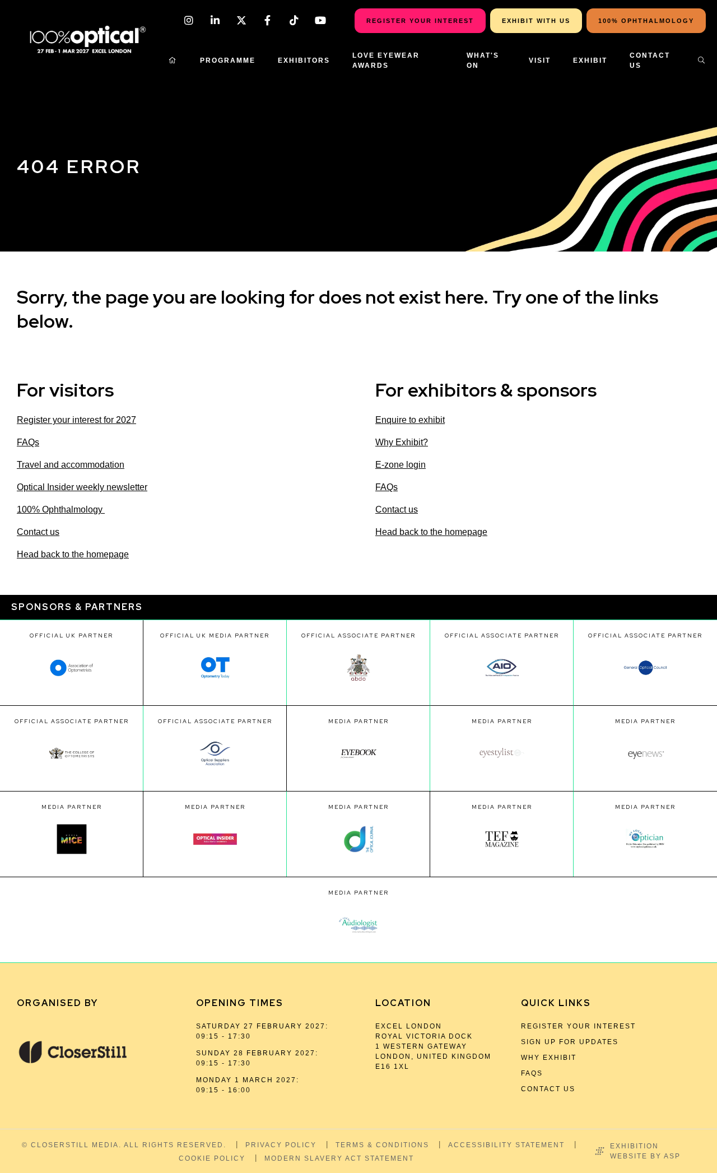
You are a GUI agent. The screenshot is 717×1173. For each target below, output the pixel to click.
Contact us (38, 532)
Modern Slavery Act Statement (339, 1158)
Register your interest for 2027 (76, 420)
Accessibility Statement (506, 1145)
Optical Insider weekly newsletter (82, 487)
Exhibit (590, 60)
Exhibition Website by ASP (645, 1151)
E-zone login (400, 464)
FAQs (28, 442)
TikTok (294, 20)
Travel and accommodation (70, 464)
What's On (483, 60)
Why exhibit (548, 1058)
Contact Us (650, 60)
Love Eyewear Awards (386, 60)
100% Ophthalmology (61, 509)
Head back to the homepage (73, 554)
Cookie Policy (212, 1158)
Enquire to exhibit (410, 420)
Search (702, 60)
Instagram (188, 20)
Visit (540, 60)
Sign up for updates (569, 1042)
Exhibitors (304, 60)
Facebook (267, 20)
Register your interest (578, 1026)
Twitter (241, 20)
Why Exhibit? (401, 442)
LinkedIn (215, 20)
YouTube (320, 20)
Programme (227, 60)
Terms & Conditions (382, 1145)
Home (173, 60)
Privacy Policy (280, 1145)
